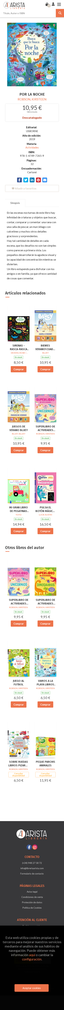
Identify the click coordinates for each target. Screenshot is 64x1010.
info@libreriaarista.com (32, 868)
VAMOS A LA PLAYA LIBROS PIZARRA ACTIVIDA (45, 682)
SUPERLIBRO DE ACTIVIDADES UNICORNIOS (45, 428)
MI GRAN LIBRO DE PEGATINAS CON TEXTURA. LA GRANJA (18, 509)
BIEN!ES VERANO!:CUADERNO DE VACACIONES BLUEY (45, 347)
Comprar (18, 369)
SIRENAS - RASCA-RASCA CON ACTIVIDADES (18, 347)
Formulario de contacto (32, 873)
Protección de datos (32, 902)
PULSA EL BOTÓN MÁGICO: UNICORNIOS (45, 509)
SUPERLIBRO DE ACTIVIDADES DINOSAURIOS (45, 601)
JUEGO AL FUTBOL (18, 682)
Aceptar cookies (32, 988)
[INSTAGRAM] (34, 847)
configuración (31, 959)
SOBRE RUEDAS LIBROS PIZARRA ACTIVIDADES (18, 763)
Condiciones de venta (32, 897)
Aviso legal (32, 891)
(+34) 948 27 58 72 (32, 863)
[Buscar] (60, 13)
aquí (32, 955)
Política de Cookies (32, 907)
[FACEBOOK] (29, 847)
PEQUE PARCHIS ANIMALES (45, 763)
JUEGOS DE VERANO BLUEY (18, 428)
